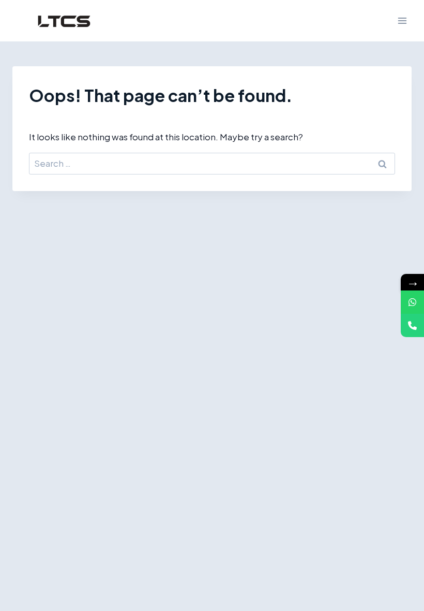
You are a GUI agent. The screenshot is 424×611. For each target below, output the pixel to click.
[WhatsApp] (412, 302)
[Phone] (412, 325)
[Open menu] (402, 20)
